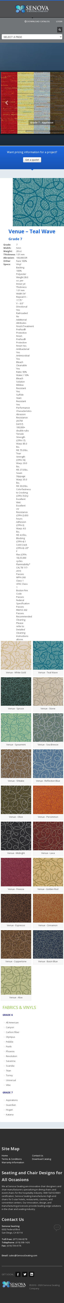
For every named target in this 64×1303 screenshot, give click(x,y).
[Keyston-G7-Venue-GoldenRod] (48, 872)
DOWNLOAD (38, 21)
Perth (9, 1046)
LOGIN (59, 21)
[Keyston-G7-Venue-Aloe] (16, 980)
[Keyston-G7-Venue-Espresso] (16, 908)
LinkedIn (31, 1274)
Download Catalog (41, 1159)
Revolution (11, 1056)
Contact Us (37, 1155)
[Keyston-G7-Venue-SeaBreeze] (48, 727)
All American (12, 1022)
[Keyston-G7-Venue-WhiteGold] (16, 655)
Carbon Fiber (12, 1032)
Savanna (10, 1060)
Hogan (9, 1109)
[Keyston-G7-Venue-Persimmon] (48, 800)
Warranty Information (13, 1162)
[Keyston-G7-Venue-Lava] (48, 836)
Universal (11, 1080)
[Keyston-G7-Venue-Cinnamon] (48, 908)
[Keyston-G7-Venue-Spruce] (16, 691)
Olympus (10, 1036)
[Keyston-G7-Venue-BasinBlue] (48, 944)
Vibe (8, 1085)
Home (5, 1155)
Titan (8, 1070)
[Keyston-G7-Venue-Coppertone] (16, 944)
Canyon (10, 1027)
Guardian (11, 1104)
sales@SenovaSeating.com (23, 1255)
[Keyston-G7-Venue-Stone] (48, 691)
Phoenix (10, 1051)
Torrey (9, 1075)
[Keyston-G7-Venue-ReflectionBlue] (48, 763)
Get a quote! (32, 159)
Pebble (9, 1041)
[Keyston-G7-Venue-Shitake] (16, 763)
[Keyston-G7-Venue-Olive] (16, 800)
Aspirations (12, 1100)
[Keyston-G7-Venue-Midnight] (16, 836)
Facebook (17, 1274)
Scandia (10, 1065)
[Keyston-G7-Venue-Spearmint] (16, 727)
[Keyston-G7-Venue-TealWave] (48, 655)
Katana (9, 1114)
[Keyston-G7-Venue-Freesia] (16, 872)
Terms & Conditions (12, 1159)
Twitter (24, 1274)
